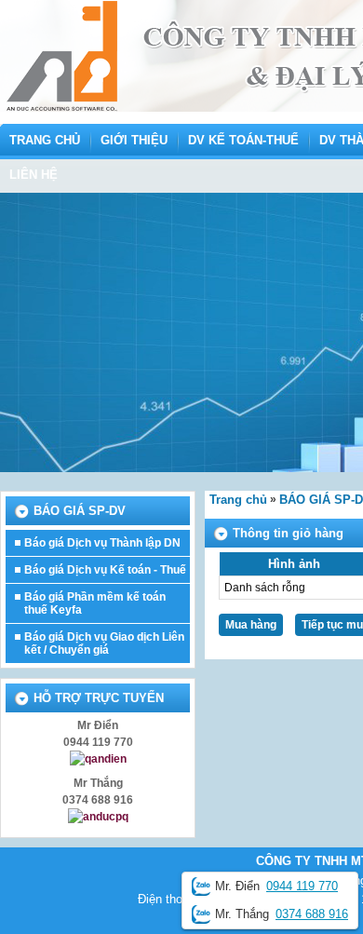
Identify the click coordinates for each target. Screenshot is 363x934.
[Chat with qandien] (98, 758)
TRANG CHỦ (44, 140)
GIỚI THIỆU (134, 140)
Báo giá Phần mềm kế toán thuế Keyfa (95, 603)
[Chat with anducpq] (98, 816)
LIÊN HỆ (33, 175)
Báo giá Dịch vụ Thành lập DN (102, 542)
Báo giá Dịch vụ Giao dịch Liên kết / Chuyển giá (104, 643)
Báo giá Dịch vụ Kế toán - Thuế (105, 569)
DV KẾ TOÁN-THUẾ (243, 140)
